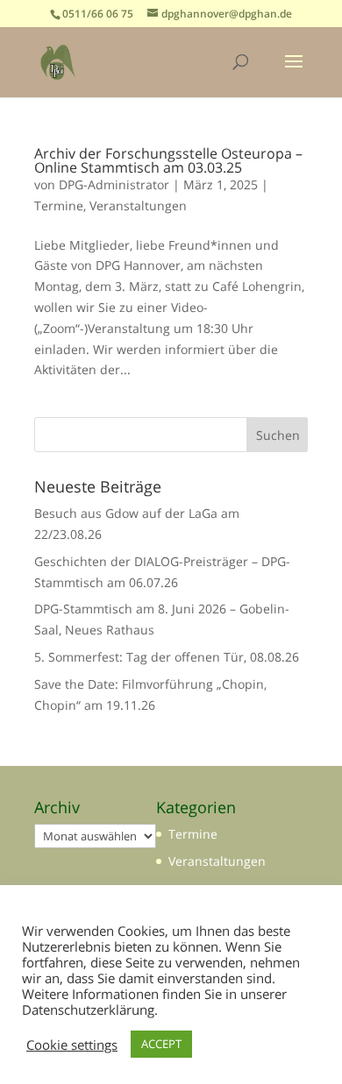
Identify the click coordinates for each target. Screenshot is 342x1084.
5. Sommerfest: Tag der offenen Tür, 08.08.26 (166, 656)
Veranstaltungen (138, 205)
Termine (58, 205)
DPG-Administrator (114, 184)
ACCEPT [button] (161, 1044)
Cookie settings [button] (72, 1044)
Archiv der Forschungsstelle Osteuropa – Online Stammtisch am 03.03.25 (168, 160)
